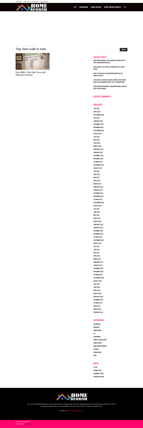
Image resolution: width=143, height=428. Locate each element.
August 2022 (97, 206)
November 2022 (98, 196)
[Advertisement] (71, 27)
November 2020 (98, 271)
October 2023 (97, 162)
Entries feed (97, 370)
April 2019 (96, 306)
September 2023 (98, 165)
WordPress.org (98, 377)
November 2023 (98, 159)
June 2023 (96, 174)
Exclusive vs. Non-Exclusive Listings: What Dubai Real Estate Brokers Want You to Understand (109, 81)
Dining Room (97, 330)
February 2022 (98, 224)
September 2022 (98, 202)
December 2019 (98, 300)
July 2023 (96, 171)
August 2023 (97, 168)
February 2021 (98, 262)
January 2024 (98, 152)
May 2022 (96, 215)
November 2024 (98, 127)
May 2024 (96, 140)
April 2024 (96, 143)
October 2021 (97, 237)
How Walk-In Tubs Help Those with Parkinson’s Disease (31, 73)
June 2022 (96, 212)
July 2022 (96, 209)
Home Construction (100, 340)
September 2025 (98, 115)
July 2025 (96, 118)
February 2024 (98, 149)
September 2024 (98, 130)
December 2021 (98, 231)
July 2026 (96, 108)
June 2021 (96, 249)
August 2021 (97, 243)
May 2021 (96, 253)
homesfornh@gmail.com (75, 411)
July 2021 (96, 246)
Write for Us (27, 1)
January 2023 (98, 190)
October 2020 (97, 275)
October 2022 (97, 199)
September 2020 (98, 278)
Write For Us (28, 424)
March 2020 (97, 293)
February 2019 (98, 312)
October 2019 (97, 303)
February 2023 (98, 187)
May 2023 (96, 177)
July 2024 (96, 137)
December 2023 (98, 155)
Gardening (83, 7)
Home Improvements (112, 7)
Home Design (96, 7)
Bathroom (96, 324)
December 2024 (98, 124)
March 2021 (97, 259)
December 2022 (98, 193)
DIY (75, 7)
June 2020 (96, 287)
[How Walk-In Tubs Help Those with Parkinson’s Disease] (33, 61)
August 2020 (97, 281)
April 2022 (96, 218)
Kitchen (96, 349)
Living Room (97, 352)
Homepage (19, 1)
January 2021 (98, 265)
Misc (95, 355)
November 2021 (98, 234)
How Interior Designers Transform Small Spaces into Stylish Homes (110, 87)
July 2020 (96, 284)
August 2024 (97, 133)
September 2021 (98, 240)
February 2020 (98, 296)
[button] (124, 7)
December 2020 (98, 268)
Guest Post (35, 1)
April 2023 (96, 181)
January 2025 (98, 121)
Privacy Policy (44, 1)
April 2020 (96, 290)
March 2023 (97, 184)
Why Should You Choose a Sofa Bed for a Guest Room (109, 68)
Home (17, 46)
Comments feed (98, 373)
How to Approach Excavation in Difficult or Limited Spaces (108, 74)
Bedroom (96, 327)
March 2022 (97, 221)
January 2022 (98, 228)
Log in (95, 367)
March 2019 (97, 309)
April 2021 (96, 256)
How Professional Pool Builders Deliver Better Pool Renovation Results (109, 62)
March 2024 (97, 146)
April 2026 (96, 112)
